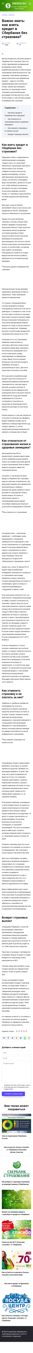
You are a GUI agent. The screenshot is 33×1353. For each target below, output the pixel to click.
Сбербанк (11, 15)
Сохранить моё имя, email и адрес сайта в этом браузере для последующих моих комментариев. (17, 1087)
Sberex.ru (19, 3)
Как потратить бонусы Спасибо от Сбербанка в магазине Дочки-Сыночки (16, 1149)
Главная (4, 15)
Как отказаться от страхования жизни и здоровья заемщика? (16, 122)
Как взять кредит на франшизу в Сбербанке (16, 1285)
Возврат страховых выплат (18, 134)
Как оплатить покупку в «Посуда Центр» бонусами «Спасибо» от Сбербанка (15, 1318)
